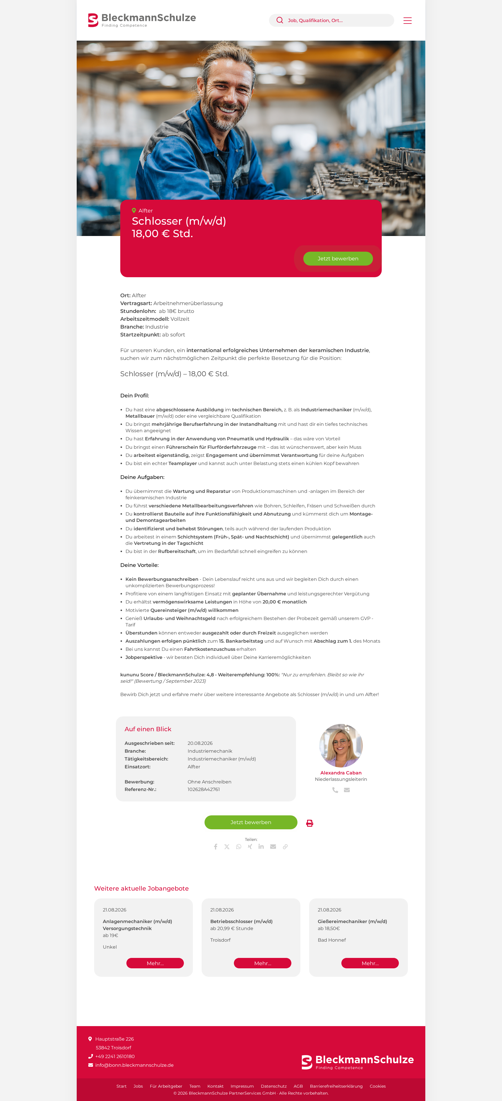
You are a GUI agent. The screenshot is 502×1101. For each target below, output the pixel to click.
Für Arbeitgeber (166, 1086)
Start (121, 1086)
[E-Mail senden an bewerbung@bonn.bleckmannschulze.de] (344, 790)
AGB (298, 1086)
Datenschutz (274, 1086)
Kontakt (215, 1086)
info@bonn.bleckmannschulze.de (134, 1065)
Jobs (138, 1086)
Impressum (242, 1086)
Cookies (378, 1086)
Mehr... (155, 963)
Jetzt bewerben (338, 258)
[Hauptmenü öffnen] (408, 22)
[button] (282, 20)
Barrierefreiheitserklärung (336, 1086)
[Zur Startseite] (146, 20)
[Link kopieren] (285, 847)
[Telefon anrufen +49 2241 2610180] (335, 790)
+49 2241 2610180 (115, 1056)
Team (194, 1086)
